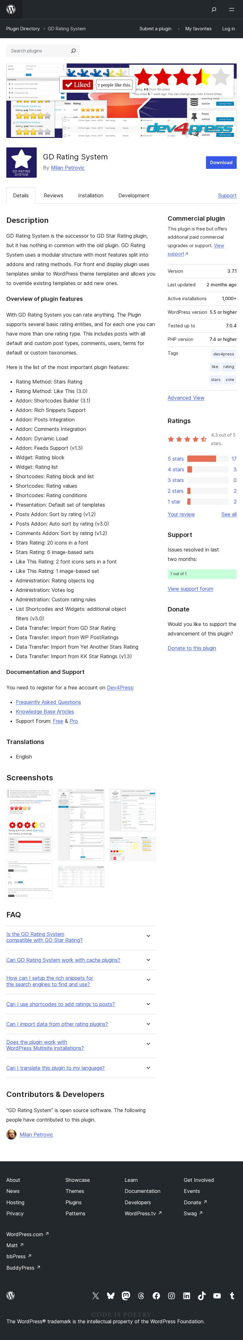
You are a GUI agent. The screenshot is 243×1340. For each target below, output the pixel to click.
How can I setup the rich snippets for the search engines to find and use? (49, 981)
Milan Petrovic (67, 167)
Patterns (75, 1213)
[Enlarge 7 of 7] (147, 845)
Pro (74, 721)
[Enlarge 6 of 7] (147, 797)
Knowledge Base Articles (45, 711)
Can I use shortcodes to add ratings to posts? (60, 1004)
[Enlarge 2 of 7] (44, 828)
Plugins (73, 1202)
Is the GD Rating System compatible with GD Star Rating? (44, 937)
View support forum (190, 589)
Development (133, 195)
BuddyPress (23, 1268)
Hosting (15, 1202)
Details (21, 195)
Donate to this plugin (192, 648)
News (13, 1191)
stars (216, 379)
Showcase (77, 1180)
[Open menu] (233, 9)
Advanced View (186, 398)
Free (58, 721)
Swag (193, 1213)
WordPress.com (27, 1234)
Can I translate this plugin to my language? (55, 1068)
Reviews (53, 195)
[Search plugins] (73, 51)
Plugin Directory (23, 28)
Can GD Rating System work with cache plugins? (63, 960)
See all (229, 514)
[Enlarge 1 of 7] (44, 797)
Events (192, 1191)
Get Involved (199, 1180)
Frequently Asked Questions (48, 702)
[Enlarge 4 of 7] (96, 797)
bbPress (19, 1256)
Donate (196, 1202)
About (13, 1180)
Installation (90, 195)
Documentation (142, 1191)
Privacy (15, 1213)
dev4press (223, 354)
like (215, 366)
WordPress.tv (143, 1213)
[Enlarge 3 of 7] (44, 868)
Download (221, 162)
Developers (138, 1202)
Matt (15, 1245)
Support (227, 195)
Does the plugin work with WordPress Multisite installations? (45, 1045)
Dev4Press (120, 687)
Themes (74, 1191)
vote (230, 379)
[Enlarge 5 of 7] (96, 874)
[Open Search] (214, 9)
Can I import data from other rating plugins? (57, 1024)
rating (228, 366)
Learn (131, 1180)
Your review (181, 514)
